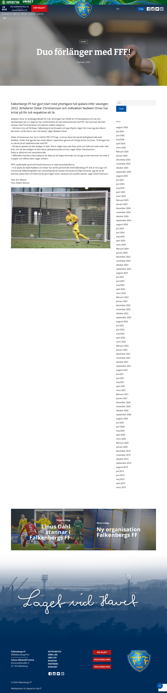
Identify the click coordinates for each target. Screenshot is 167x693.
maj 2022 (120, 333)
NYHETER (52, 660)
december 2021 (123, 354)
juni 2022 (120, 329)
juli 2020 (120, 422)
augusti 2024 (122, 224)
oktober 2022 (122, 313)
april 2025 (120, 192)
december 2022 (123, 305)
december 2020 (123, 402)
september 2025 (123, 171)
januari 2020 (122, 447)
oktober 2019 (122, 459)
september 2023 (123, 269)
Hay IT (38, 688)
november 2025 (123, 163)
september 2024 (123, 220)
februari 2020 (122, 442)
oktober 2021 (122, 362)
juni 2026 (120, 135)
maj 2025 (120, 188)
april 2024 (120, 240)
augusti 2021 (122, 370)
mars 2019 (121, 487)
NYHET (83, 41)
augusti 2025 (122, 176)
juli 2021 (120, 374)
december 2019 (123, 451)
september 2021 (123, 366)
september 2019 (123, 463)
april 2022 (120, 337)
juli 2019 (120, 471)
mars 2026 (121, 147)
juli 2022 (120, 325)
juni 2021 (120, 378)
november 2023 (123, 260)
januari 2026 (122, 155)
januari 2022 (122, 349)
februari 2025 (122, 200)
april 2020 (120, 434)
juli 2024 (120, 228)
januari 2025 (122, 204)
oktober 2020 (122, 410)
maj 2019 (120, 479)
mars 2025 (121, 196)
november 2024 (123, 212)
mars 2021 (121, 390)
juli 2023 (120, 277)
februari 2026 (122, 151)
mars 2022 (121, 341)
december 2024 (123, 208)
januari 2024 (122, 252)
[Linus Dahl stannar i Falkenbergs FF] (47, 529)
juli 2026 (120, 131)
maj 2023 (120, 285)
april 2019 (120, 483)
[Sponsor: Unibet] (28, 3)
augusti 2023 (122, 273)
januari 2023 (122, 301)
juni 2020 (120, 426)
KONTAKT (52, 667)
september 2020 (123, 414)
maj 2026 (120, 139)
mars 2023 (121, 293)
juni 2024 (120, 232)
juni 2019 (120, 475)
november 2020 (123, 406)
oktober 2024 (122, 216)
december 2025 (123, 159)
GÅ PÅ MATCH (54, 651)
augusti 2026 (122, 127)
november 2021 (123, 358)
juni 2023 (120, 281)
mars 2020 (121, 438)
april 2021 (120, 386)
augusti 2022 (122, 321)
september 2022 (123, 317)
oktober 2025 (122, 167)
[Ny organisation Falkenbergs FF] (120, 529)
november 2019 (123, 455)
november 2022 (123, 309)
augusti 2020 (122, 418)
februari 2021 (122, 394)
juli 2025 (120, 180)
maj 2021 (120, 382)
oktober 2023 (122, 265)
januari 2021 (122, 398)
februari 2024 (122, 248)
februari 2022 (122, 345)
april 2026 (120, 143)
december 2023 (123, 256)
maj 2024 (120, 236)
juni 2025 (120, 184)
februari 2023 (122, 297)
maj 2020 (120, 430)
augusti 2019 (122, 467)
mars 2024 (121, 244)
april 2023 (120, 289)
